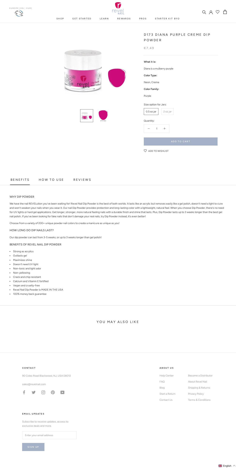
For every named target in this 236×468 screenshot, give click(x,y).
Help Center (166, 375)
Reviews (82, 179)
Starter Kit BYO (167, 18)
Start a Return (167, 393)
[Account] (211, 12)
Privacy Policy (196, 393)
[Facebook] (24, 392)
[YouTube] (62, 392)
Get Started (81, 18)
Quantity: (149, 120)
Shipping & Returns (199, 387)
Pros (143, 18)
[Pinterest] (53, 392)
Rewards (124, 18)
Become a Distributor (200, 375)
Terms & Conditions (199, 399)
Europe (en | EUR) (20, 8)
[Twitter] (34, 392)
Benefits (20, 179)
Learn (104, 18)
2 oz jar (167, 111)
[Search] (204, 12)
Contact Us (166, 399)
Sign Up (33, 447)
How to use (51, 179)
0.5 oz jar (151, 111)
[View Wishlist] (218, 12)
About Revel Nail (197, 381)
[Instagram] (43, 392)
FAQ (162, 381)
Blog (162, 387)
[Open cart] (225, 12)
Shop (60, 18)
